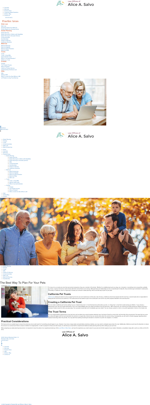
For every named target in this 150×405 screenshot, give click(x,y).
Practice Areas (7, 10)
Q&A (4, 193)
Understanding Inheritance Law (9, 69)
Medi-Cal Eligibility (5, 47)
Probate (3, 63)
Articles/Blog (6, 195)
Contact (5, 196)
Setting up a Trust (5, 60)
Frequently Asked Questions (11, 12)
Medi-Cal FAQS (5, 50)
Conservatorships (5, 37)
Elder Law (3, 26)
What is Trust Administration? (8, 58)
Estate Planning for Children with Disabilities (12, 34)
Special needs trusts (14, 182)
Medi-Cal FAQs (13, 176)
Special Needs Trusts (6, 57)
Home (4, 149)
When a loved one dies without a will (18, 191)
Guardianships (4, 39)
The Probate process (14, 188)
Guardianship (6, 278)
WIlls (10, 162)
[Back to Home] (75, 3)
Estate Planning (5, 32)
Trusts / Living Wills (6, 55)
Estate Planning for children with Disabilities (20, 159)
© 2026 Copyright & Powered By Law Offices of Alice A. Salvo (16, 404)
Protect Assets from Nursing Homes (10, 29)
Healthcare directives (14, 168)
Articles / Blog (7, 14)
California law (51, 297)
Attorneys (6, 9)
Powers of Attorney (6, 40)
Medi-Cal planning (7, 147)
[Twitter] (1, 343)
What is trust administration (16, 184)
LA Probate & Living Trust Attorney (9, 78)
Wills (2, 73)
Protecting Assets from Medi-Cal (9, 27)
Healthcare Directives (6, 42)
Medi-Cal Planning (5, 45)
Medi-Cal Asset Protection (7, 48)
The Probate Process (6, 65)
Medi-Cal (8, 170)
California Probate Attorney (8, 68)
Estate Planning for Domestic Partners (10, 36)
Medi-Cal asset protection (15, 174)
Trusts (2, 53)
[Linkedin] (1, 345)
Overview (6, 7)
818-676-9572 (8, 17)
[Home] (0, 126)
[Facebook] (1, 342)
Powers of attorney (14, 166)
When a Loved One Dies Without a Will (10, 76)
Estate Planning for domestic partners (18, 160)
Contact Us (7, 15)
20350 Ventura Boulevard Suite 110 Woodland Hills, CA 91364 (10, 338)
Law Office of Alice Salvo (65, 328)
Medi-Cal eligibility (13, 173)
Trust (9, 285)
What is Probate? (5, 66)
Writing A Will (4, 75)
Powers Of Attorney (8, 272)
